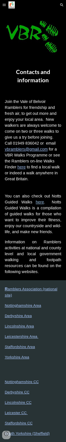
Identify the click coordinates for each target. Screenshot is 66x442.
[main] (33, 78)
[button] (4, 5)
